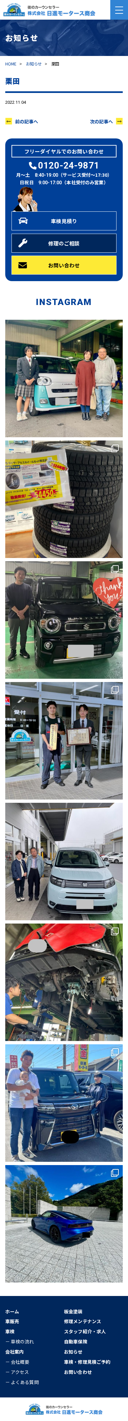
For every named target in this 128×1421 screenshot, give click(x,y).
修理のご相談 (64, 243)
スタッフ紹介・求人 (85, 1331)
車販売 (12, 1321)
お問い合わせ (64, 265)
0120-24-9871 (68, 165)
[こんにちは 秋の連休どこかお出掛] (64, 1224)
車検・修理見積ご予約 (87, 1361)
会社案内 (14, 1351)
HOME (11, 64)
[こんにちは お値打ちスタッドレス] (64, 499)
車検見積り (64, 221)
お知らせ (34, 64)
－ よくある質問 (22, 1382)
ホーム (12, 1311)
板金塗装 (73, 1311)
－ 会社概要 (17, 1361)
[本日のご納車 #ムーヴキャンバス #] (64, 378)
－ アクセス (17, 1372)
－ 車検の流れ (19, 1341)
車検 (9, 1331)
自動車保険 (75, 1341)
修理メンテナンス (82, 1321)
